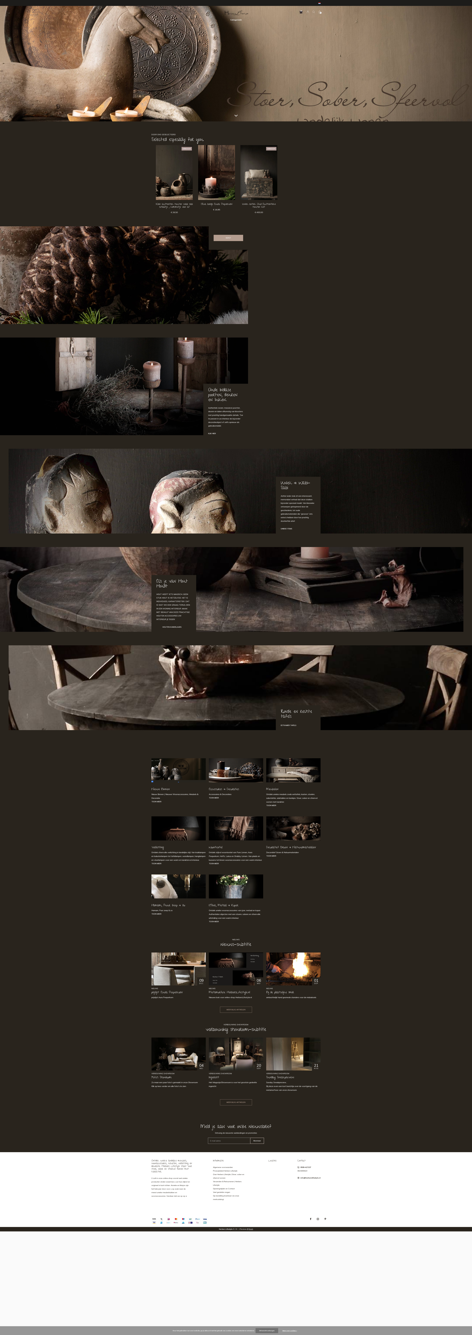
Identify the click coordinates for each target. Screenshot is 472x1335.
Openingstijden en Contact (224, 1189)
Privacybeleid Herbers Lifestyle (225, 1171)
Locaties (272, 1161)
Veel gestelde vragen (221, 1192)
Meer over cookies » (289, 1331)
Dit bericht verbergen (266, 1331)
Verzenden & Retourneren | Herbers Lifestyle (227, 1183)
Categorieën (236, 20)
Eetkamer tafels (288, 725)
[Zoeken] (314, 12)
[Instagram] (318, 1219)
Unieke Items (286, 529)
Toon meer (156, 802)
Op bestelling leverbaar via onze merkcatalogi (226, 1197)
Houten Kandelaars (172, 627)
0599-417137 (305, 1167)
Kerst (228, 238)
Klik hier (212, 433)
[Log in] (308, 12)
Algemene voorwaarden (223, 1167)
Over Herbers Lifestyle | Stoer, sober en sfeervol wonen (228, 1176)
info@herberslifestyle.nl (310, 1178)
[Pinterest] (325, 1219)
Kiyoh (251, 1229)
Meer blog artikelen (236, 1010)
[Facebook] (310, 1219)
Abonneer (257, 1141)
